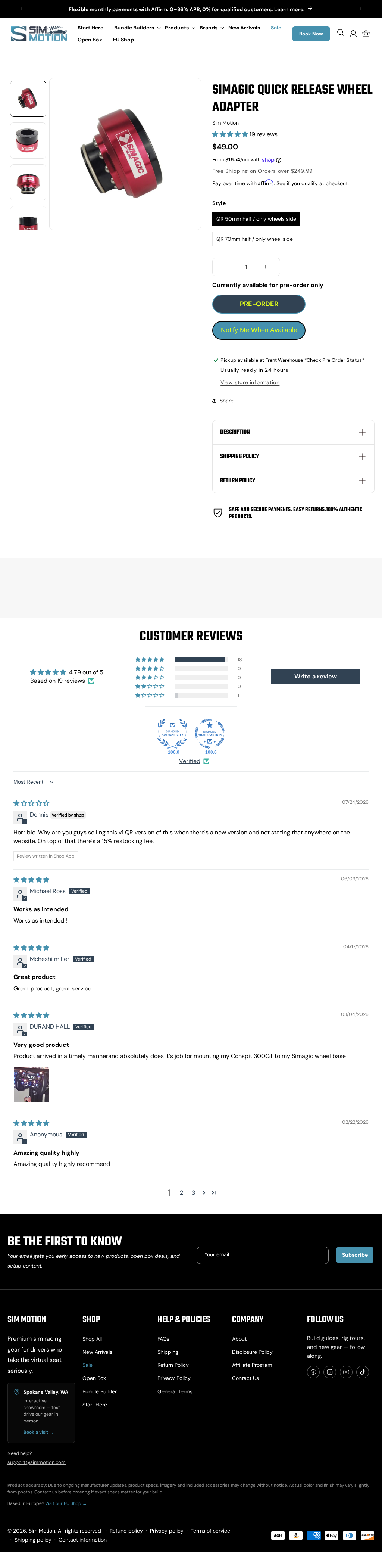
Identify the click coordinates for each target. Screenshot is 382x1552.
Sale (87, 1365)
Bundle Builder (99, 1391)
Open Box (94, 1378)
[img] (31, 803)
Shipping (167, 1352)
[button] (135, 28)
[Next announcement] (361, 9)
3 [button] (193, 1193)
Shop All (92, 1338)
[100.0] (172, 734)
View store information (249, 382)
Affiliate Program (252, 1365)
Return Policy (173, 1365)
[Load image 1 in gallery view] (28, 99)
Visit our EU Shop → (66, 1503)
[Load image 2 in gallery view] (28, 140)
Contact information (83, 1539)
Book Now (311, 34)
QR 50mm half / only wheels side (256, 218)
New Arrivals (97, 1352)
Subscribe (355, 1254)
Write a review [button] (315, 676)
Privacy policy (174, 1378)
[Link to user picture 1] (31, 1084)
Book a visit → (39, 1432)
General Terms (174, 1391)
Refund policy (126, 1530)
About (239, 1338)
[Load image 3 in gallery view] (28, 182)
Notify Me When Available (259, 330)
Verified (189, 761)
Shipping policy (33, 1539)
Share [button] (227, 400)
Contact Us (245, 1378)
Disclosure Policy (252, 1352)
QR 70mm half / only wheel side (254, 239)
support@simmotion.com (36, 1462)
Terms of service (210, 1530)
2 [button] (181, 1193)
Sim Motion (42, 1530)
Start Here (94, 1404)
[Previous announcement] (21, 9)
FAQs (163, 1338)
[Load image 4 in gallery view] (28, 224)
